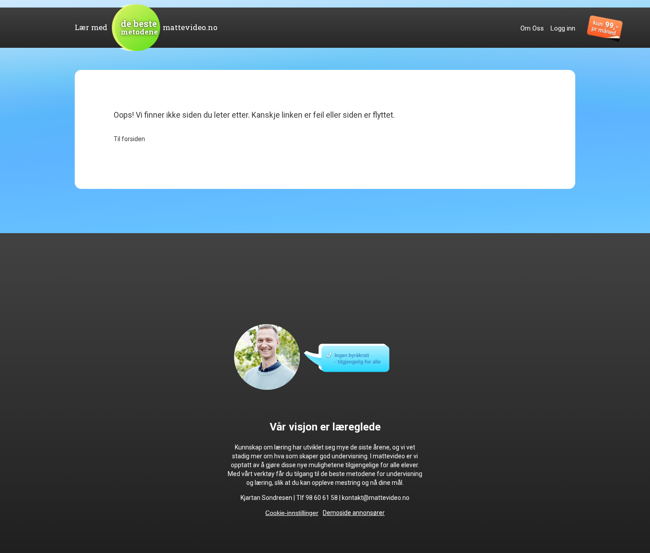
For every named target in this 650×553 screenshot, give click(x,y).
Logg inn (563, 28)
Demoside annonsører (354, 512)
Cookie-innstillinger (291, 512)
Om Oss (532, 28)
